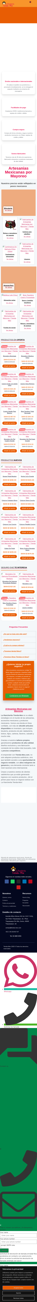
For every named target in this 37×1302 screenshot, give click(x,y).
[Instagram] (19, 881)
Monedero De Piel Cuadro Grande (9, 440)
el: (12, 936)
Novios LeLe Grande (27, 476)
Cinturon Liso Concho (9, 524)
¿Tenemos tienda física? (12, 651)
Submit (4, 1250)
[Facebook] (7, 881)
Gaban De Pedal (9, 548)
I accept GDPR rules (7, 1245)
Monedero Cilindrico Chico (27, 356)
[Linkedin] (24, 881)
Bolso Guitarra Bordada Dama (27, 549)
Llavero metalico (27, 607)
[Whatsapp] (13, 881)
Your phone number (7, 1239)
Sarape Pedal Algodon (10, 476)
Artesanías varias (9, 300)
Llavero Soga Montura (27, 384)
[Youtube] (19, 887)
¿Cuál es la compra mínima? (13, 645)
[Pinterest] (30, 881)
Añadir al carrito (9, 366)
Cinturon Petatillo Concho (27, 524)
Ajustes (18, 1293)
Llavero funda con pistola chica (9, 384)
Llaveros (27, 259)
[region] (18, 1284)
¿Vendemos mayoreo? (11, 640)
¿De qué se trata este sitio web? (15, 634)
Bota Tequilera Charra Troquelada (9, 603)
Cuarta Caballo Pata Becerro (9, 412)
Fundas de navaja (10, 327)
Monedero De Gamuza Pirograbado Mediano (9, 582)
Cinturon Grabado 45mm (9, 500)
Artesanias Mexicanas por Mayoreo (18, 710)
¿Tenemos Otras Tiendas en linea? (16, 657)
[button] (18, 3)
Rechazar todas (18, 1298)
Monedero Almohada (9, 356)
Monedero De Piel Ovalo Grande (27, 440)
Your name (4, 1232)
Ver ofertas (10, 238)
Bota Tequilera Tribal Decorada (27, 412)
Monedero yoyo (27, 583)
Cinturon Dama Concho (27, 500)
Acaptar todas (18, 1288)
